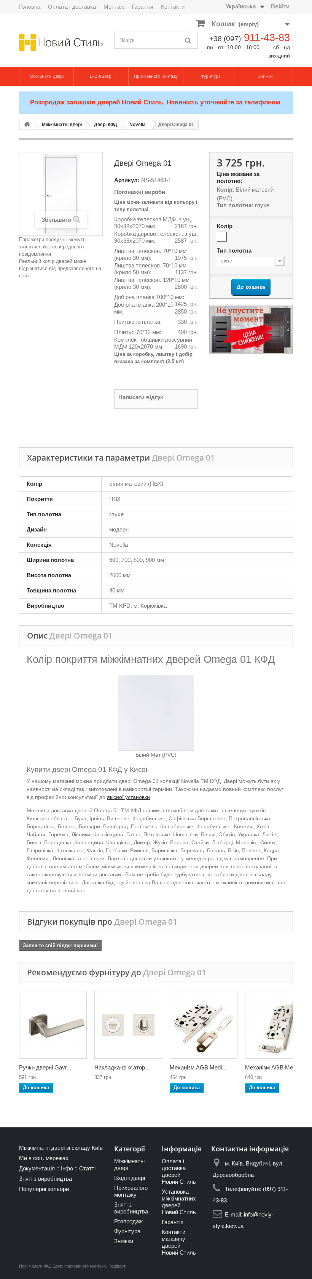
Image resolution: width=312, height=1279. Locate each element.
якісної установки (128, 797)
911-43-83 (267, 37)
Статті (87, 1168)
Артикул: (127, 180)
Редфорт (117, 1266)
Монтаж (113, 6)
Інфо (67, 1168)
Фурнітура (211, 76)
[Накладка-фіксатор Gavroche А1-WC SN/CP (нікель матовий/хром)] (128, 1025)
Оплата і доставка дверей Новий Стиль (179, 1171)
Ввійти (280, 6)
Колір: (225, 189)
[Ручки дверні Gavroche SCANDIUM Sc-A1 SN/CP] (53, 1025)
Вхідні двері (101, 76)
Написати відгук (140, 397)
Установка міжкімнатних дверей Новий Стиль (179, 1201)
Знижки (265, 76)
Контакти (173, 6)
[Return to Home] (27, 125)
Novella (137, 124)
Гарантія (142, 6)
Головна (29, 6)
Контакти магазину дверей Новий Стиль (179, 1242)
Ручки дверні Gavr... (45, 1067)
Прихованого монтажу (156, 76)
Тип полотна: (235, 205)
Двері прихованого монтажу (79, 1266)
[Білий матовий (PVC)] (222, 236)
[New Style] (61, 42)
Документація (37, 1168)
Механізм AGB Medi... (198, 1067)
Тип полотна (235, 250)
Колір (225, 226)
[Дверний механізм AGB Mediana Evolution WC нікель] (203, 1025)
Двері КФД (105, 124)
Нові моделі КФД (35, 1266)
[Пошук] (188, 40)
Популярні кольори (44, 1189)
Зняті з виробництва (45, 1178)
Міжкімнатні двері (47, 76)
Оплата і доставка (72, 6)
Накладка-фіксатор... (122, 1067)
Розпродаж (128, 1221)
